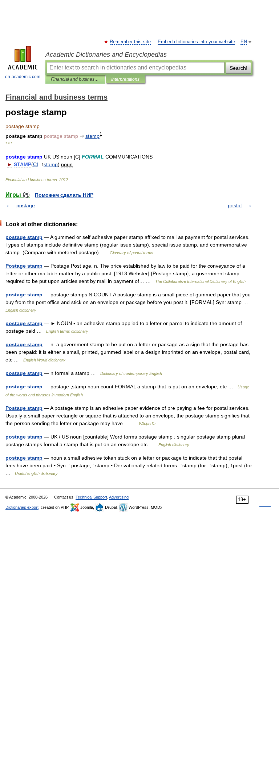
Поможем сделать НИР (64, 195)
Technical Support (91, 497)
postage (25, 205)
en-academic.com (22, 76)
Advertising (119, 497)
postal (235, 205)
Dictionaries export (22, 507)
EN (243, 41)
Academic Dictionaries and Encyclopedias (106, 54)
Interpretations (125, 79)
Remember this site (130, 41)
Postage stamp (24, 266)
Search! (238, 68)
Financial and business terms (75, 79)
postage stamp (24, 237)
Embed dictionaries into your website (196, 41)
